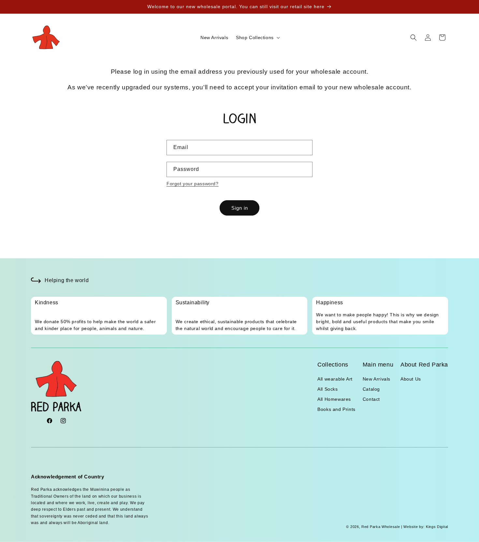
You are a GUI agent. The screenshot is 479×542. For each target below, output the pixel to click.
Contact (371, 399)
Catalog (371, 389)
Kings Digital (436, 527)
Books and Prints (336, 409)
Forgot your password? (193, 183)
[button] (257, 37)
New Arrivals (376, 379)
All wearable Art (335, 379)
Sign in (239, 208)
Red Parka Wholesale (380, 527)
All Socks (327, 389)
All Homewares (334, 399)
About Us (410, 379)
